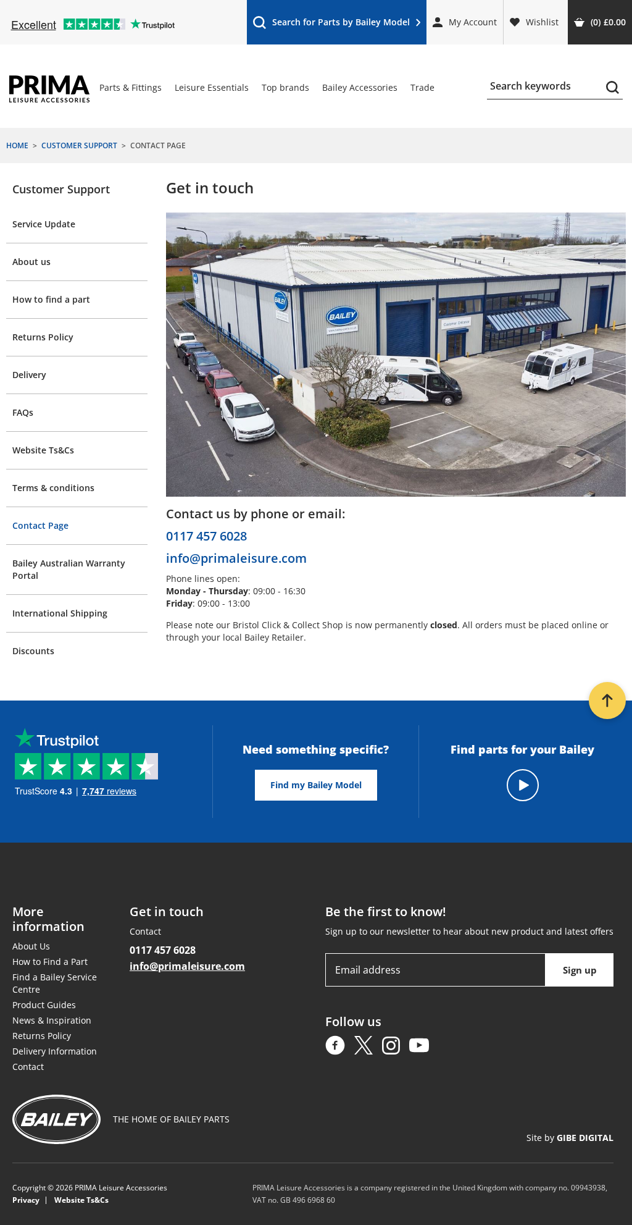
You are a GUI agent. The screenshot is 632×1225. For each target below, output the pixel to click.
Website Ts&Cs (43, 450)
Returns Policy (42, 337)
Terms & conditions (53, 488)
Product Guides (44, 1005)
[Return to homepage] (49, 89)
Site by (569, 1137)
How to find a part (51, 299)
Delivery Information (54, 1051)
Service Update (43, 224)
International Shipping (59, 613)
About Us (31, 946)
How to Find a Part (50, 961)
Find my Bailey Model (316, 785)
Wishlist (542, 22)
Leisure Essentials (212, 87)
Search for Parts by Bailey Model (331, 25)
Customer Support (61, 189)
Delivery (29, 375)
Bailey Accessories (359, 87)
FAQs (22, 412)
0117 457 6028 (206, 536)
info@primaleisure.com (236, 558)
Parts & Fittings (130, 87)
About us (31, 261)
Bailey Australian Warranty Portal (68, 569)
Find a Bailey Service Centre (54, 983)
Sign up (580, 970)
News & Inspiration (51, 1020)
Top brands (285, 87)
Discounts (33, 651)
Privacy (26, 1200)
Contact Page (40, 525)
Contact (28, 1066)
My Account (473, 22)
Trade (422, 87)
